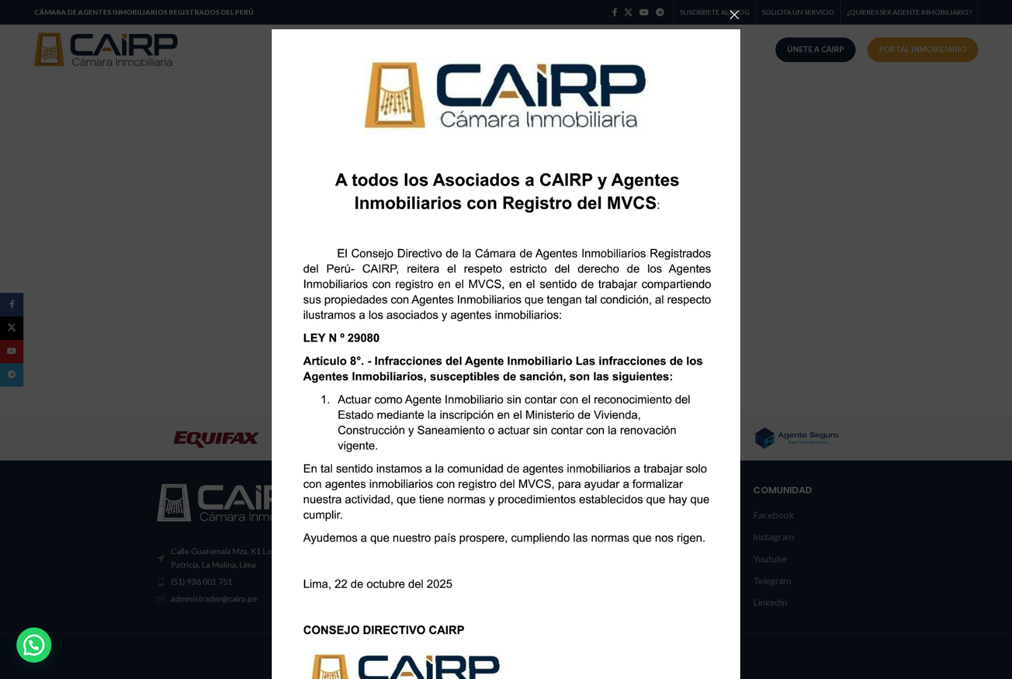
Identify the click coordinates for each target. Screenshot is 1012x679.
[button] (34, 645)
